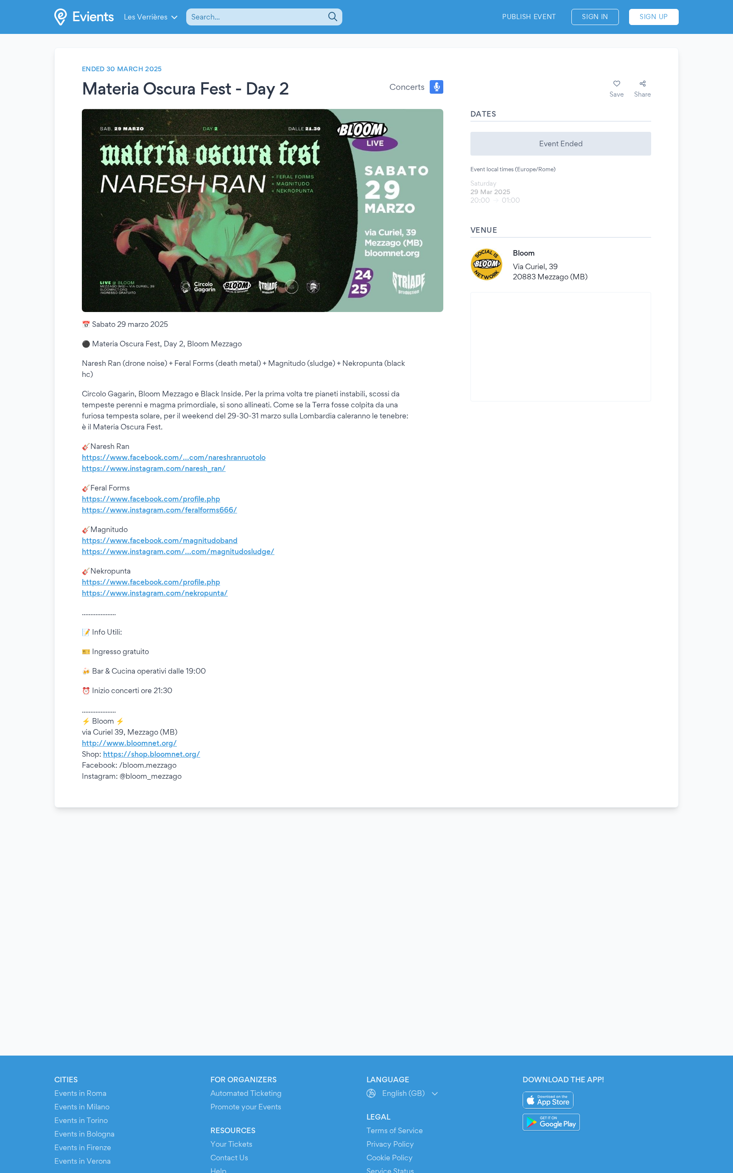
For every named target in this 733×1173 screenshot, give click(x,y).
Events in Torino (81, 1120)
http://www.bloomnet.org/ (129, 742)
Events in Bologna (84, 1133)
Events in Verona (82, 1160)
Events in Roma (80, 1093)
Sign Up (654, 17)
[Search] (332, 16)
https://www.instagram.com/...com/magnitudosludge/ (178, 551)
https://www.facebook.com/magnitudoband (160, 540)
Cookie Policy (389, 1157)
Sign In (595, 17)
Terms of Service (394, 1130)
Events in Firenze (82, 1147)
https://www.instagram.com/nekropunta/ (155, 592)
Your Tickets (231, 1144)
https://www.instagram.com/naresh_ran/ (154, 468)
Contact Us (229, 1157)
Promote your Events (245, 1106)
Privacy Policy (390, 1144)
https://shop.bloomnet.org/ (151, 753)
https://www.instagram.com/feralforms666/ (159, 509)
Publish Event (529, 17)
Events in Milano (81, 1106)
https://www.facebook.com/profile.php (151, 498)
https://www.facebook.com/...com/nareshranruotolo (174, 457)
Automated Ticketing (246, 1093)
